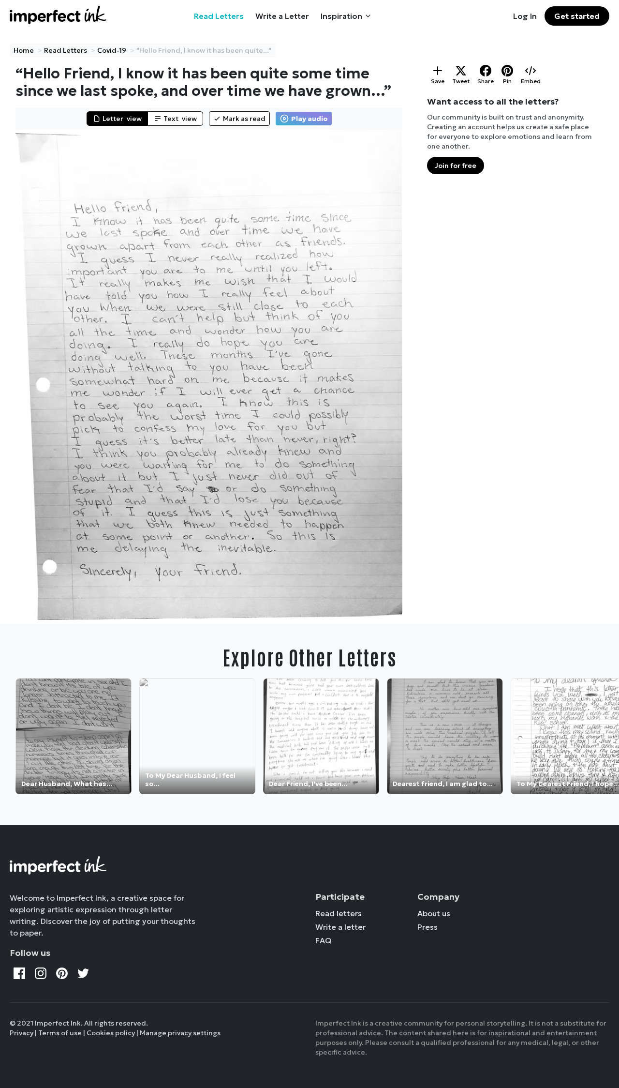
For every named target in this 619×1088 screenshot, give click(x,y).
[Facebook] (19, 973)
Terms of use (60, 1032)
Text (180, 118)
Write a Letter (282, 16)
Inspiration (341, 16)
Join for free (455, 165)
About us (433, 913)
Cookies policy (111, 1032)
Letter (122, 118)
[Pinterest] (62, 973)
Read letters (338, 913)
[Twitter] (83, 973)
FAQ (323, 940)
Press (427, 927)
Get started (577, 16)
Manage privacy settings (180, 1032)
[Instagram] (40, 973)
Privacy (21, 1032)
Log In (525, 16)
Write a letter (340, 927)
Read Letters (219, 16)
